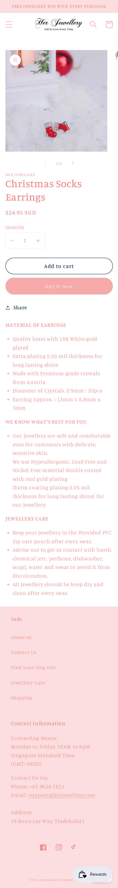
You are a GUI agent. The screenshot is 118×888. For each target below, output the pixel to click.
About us (21, 637)
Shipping (21, 698)
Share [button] (20, 307)
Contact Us (23, 652)
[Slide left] (45, 163)
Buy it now (59, 286)
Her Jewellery (49, 880)
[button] (9, 24)
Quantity (15, 227)
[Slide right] (73, 163)
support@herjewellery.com (62, 795)
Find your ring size (33, 667)
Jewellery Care (28, 682)
